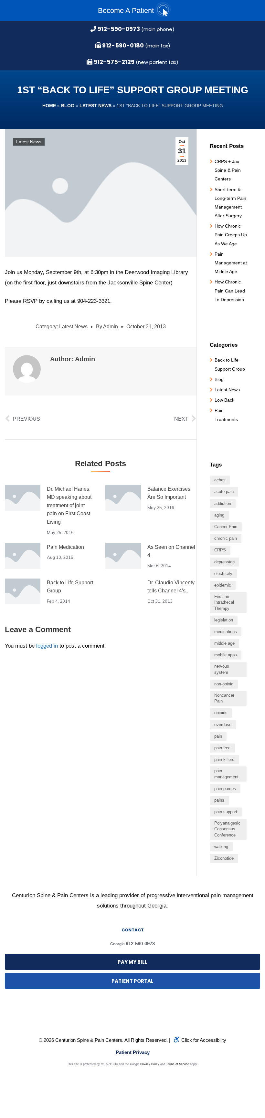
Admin (85, 359)
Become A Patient (127, 10)
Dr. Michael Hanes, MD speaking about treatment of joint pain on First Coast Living (69, 505)
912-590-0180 (122, 45)
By (107, 326)
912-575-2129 (113, 62)
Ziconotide (224, 858)
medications (225, 631)
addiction (222, 503)
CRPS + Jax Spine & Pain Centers (228, 170)
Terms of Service (177, 1064)
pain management (226, 773)
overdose (222, 724)
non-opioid (223, 684)
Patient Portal (132, 981)
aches (220, 479)
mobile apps (225, 654)
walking (221, 846)
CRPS (220, 550)
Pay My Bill (132, 962)
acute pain (224, 491)
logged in (47, 646)
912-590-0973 (118, 29)
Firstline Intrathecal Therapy (224, 602)
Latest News (95, 105)
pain (218, 736)
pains (219, 800)
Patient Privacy (133, 1052)
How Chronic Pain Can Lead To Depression (230, 290)
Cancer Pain (225, 526)
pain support (225, 811)
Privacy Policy (149, 1064)
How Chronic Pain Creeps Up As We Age (231, 234)
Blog (67, 105)
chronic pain (225, 538)
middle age (224, 643)
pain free (222, 747)
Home (49, 105)
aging (219, 515)
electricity (223, 573)
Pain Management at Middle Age (231, 262)
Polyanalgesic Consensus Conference (227, 829)
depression (224, 561)
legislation (223, 620)
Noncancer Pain (224, 698)
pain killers (224, 759)
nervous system (221, 669)
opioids (221, 712)
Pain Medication (65, 547)
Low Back (224, 400)
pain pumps (225, 788)
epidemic (222, 585)
